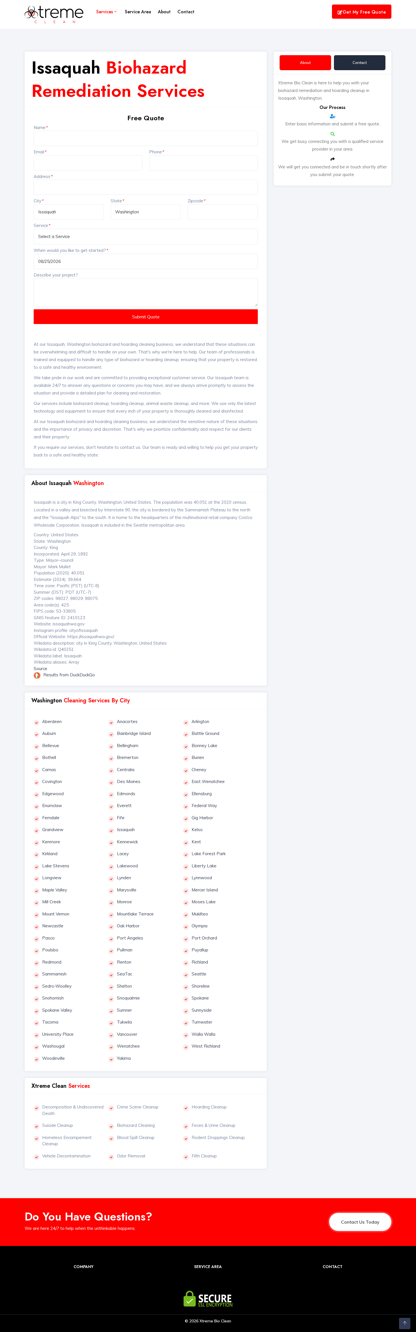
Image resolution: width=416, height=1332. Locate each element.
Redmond (51, 962)
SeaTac (124, 974)
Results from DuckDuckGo (69, 674)
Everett (124, 805)
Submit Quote (146, 316)
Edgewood (53, 793)
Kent (196, 841)
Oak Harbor (128, 925)
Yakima (124, 1058)
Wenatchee (128, 1046)
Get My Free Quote (364, 12)
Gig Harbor (202, 817)
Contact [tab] (360, 62)
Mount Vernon (55, 914)
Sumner (124, 1010)
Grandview (52, 829)
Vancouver (127, 1034)
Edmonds (126, 793)
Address (43, 176)
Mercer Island (205, 890)
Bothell (49, 757)
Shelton (124, 986)
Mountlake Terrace (135, 914)
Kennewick (127, 841)
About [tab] (305, 62)
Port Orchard (204, 938)
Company (83, 1266)
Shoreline (201, 986)
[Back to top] (404, 1323)
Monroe (124, 901)
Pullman (124, 950)
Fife (121, 817)
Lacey (123, 853)
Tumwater (202, 1022)
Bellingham (127, 745)
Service (42, 225)
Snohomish (53, 998)
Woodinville (53, 1058)
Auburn (49, 733)
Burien (198, 757)
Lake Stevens (55, 865)
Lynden (124, 877)
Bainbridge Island (134, 733)
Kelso (197, 829)
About (164, 11)
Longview (51, 877)
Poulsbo (50, 950)
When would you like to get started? (71, 250)
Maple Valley (54, 890)
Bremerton (127, 757)
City (38, 200)
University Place (58, 1034)
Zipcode (196, 200)
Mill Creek (51, 901)
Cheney (199, 769)
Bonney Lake (204, 745)
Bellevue (50, 745)
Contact (185, 11)
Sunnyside (202, 1010)
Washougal (53, 1046)
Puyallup (200, 950)
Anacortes (127, 721)
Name (41, 127)
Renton (124, 962)
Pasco (48, 938)
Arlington (200, 721)
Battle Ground (205, 733)
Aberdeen (52, 721)
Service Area (138, 11)
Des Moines (128, 781)
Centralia (125, 769)
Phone (156, 152)
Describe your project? (56, 275)
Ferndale (50, 817)
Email (40, 152)
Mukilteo (200, 914)
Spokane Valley (57, 1010)
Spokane (200, 998)
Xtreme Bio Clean (215, 1321)
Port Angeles (130, 938)
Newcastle (52, 925)
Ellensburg (202, 793)
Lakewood (127, 865)
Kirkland (49, 853)
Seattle (199, 974)
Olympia (199, 925)
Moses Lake (204, 901)
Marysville (126, 890)
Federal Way (204, 805)
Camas (49, 769)
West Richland (206, 1046)
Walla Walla (203, 1034)
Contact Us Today (360, 1222)
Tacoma (50, 1022)
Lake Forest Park (209, 853)
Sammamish (54, 974)
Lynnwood (202, 877)
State (117, 200)
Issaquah (126, 829)
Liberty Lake (204, 865)
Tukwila (124, 1022)
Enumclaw (52, 805)
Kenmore (51, 841)
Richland (200, 962)
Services (104, 11)
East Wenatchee (208, 781)
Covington (52, 781)
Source (40, 668)
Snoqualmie (128, 998)
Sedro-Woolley (57, 986)
